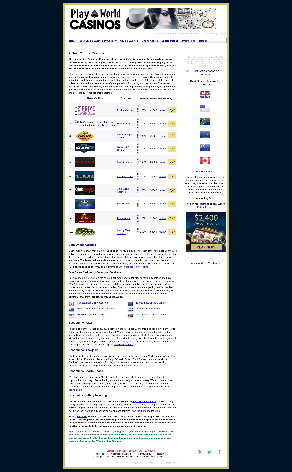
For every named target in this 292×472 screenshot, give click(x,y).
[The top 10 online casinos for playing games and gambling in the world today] (171, 28)
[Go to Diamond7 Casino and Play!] (172, 152)
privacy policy (144, 454)
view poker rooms (123, 344)
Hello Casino (124, 123)
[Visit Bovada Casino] (85, 161)
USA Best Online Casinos (90, 314)
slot (196, 177)
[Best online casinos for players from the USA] (205, 113)
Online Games (150, 40)
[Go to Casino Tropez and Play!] (172, 231)
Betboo (203, 40)
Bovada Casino (125, 162)
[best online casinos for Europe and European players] (205, 140)
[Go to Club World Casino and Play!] (172, 189)
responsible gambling (121, 454)
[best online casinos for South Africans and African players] (205, 127)
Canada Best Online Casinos (92, 302)
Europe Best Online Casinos (151, 302)
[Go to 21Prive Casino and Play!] (172, 109)
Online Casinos (129, 40)
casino (203, 203)
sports (162, 377)
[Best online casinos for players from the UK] (205, 100)
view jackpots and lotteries (146, 410)
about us (100, 454)
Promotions (189, 40)
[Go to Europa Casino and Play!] (172, 179)
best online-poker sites (151, 332)
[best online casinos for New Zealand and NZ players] (205, 153)
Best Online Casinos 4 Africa (151, 314)
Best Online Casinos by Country (98, 40)
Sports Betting (170, 40)
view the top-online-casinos (135, 266)
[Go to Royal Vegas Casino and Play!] (172, 217)
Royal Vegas (123, 218)
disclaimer (161, 454)
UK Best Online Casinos (148, 308)
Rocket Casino (125, 110)
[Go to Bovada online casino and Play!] (172, 161)
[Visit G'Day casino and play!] (172, 133)
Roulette (82, 416)
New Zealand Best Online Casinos (95, 308)
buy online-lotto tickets (144, 401)
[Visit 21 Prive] (85, 110)
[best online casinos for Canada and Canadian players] (205, 166)
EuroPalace (123, 203)
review (162, 110)
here (135, 365)
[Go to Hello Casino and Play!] (172, 122)
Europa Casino (125, 176)
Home (72, 40)
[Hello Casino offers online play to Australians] (95, 125)
